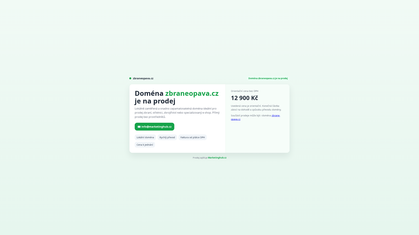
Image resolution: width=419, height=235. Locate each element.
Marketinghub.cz (217, 157)
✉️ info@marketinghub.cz (154, 126)
